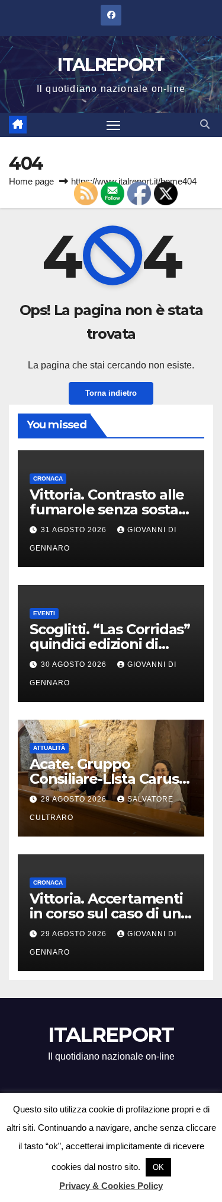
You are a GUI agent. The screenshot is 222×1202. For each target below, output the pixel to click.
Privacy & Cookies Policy (111, 1186)
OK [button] (158, 1167)
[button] (205, 124)
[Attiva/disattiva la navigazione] (114, 125)
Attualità (49, 748)
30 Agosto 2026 (75, 664)
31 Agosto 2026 (75, 530)
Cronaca (48, 478)
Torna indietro (111, 393)
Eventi (44, 613)
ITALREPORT (110, 65)
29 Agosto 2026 (75, 799)
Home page (31, 181)
